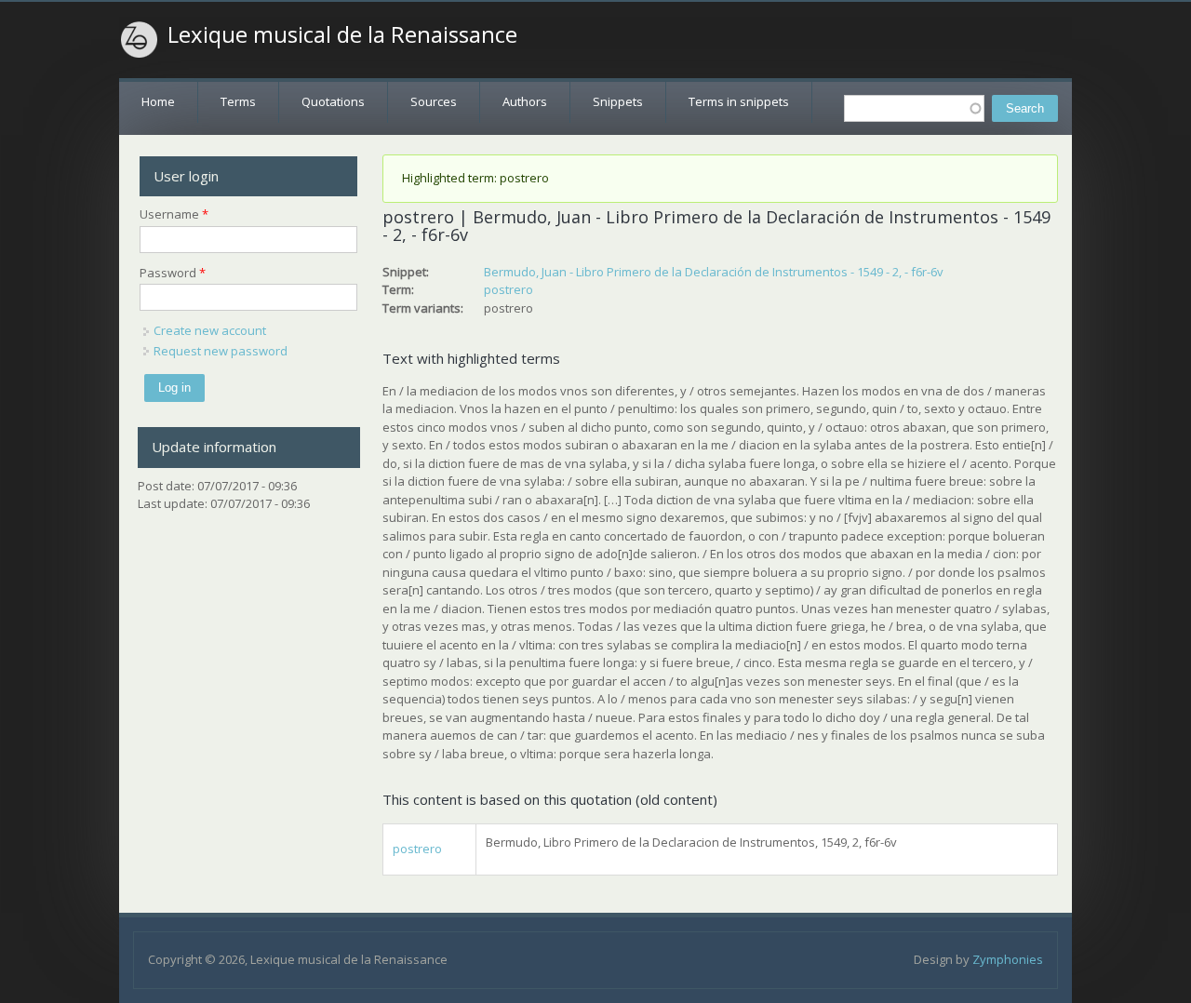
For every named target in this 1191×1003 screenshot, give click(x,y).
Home (158, 101)
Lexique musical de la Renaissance (342, 34)
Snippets (618, 101)
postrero (508, 289)
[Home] (139, 40)
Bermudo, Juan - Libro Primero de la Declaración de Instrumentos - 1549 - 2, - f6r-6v (713, 271)
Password (173, 272)
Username (174, 214)
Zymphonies (1007, 959)
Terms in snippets (739, 101)
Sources (433, 101)
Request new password (221, 350)
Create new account (210, 330)
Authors (524, 101)
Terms (238, 101)
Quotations (333, 101)
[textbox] (914, 108)
